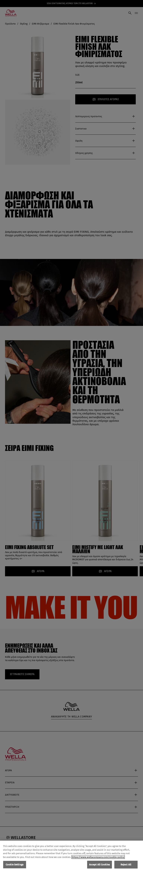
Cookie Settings (14, 864)
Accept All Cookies (99, 864)
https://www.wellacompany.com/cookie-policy (98, 857)
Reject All (126, 864)
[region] (71, 855)
